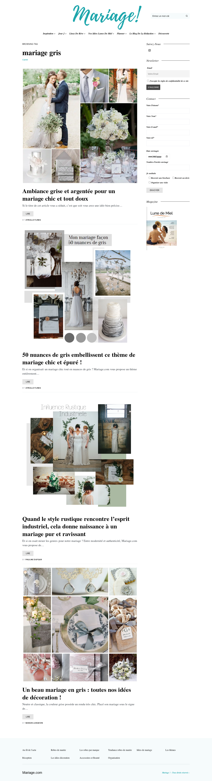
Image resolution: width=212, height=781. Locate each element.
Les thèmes (170, 749)
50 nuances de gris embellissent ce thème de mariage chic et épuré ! (78, 358)
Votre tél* (150, 137)
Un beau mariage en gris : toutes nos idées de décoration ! (76, 693)
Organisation (114, 757)
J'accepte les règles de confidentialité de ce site (169, 81)
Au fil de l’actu (29, 749)
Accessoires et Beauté (90, 757)
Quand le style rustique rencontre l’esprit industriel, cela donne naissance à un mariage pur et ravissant (76, 526)
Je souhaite (151, 173)
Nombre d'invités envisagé (157, 162)
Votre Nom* (151, 116)
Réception (27, 757)
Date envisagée (152, 151)
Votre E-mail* (152, 127)
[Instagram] (149, 50)
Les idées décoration (60, 757)
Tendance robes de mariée (120, 749)
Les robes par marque (89, 749)
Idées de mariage (144, 749)
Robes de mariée (58, 749)
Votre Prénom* (152, 105)
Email (149, 68)
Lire (28, 213)
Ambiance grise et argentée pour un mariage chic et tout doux (68, 194)
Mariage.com (32, 773)
